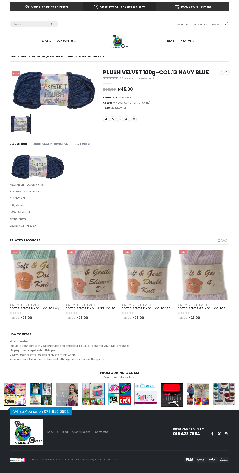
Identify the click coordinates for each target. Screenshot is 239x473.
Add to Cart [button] (55, 255)
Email (134, 119)
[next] (227, 72)
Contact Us (200, 24)
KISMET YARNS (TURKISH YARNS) (133, 102)
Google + (127, 119)
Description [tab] (18, 144)
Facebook (106, 119)
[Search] (52, 24)
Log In (215, 24)
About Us (182, 24)
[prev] (221, 72)
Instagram (226, 433)
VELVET (124, 107)
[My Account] (226, 24)
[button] (219, 240)
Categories (65, 41)
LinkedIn (120, 119)
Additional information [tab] (50, 144)
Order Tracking (81, 432)
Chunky (114, 107)
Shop (45, 41)
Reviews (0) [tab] (82, 144)
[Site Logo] (119, 41)
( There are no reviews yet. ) (137, 78)
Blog (171, 41)
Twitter (113, 119)
